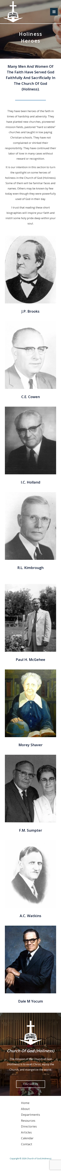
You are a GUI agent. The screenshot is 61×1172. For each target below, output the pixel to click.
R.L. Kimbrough (30, 567)
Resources (28, 1121)
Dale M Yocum (30, 1001)
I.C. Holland (30, 482)
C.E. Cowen (30, 396)
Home (25, 1103)
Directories (29, 1126)
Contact (26, 1144)
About (25, 1109)
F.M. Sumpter (30, 830)
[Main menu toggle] (54, 11)
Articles (26, 1132)
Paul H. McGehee (30, 659)
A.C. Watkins (30, 915)
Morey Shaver (31, 744)
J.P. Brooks (30, 311)
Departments (30, 1115)
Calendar (27, 1138)
